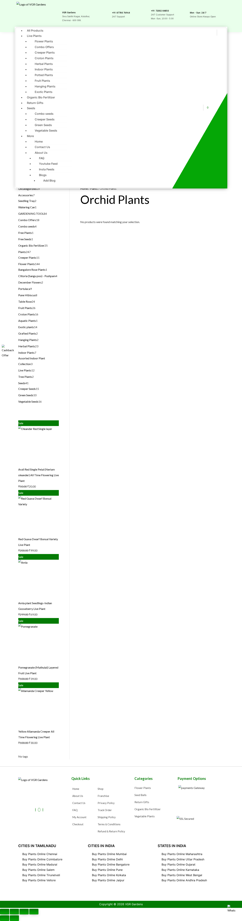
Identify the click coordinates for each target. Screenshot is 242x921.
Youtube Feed (48, 163)
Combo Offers (44, 47)
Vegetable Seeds (46, 130)
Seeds (31, 108)
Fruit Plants (42, 80)
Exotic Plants (43, 92)
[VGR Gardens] (63, 7)
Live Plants (34, 36)
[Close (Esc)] (33, 911)
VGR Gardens (69, 12)
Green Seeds (43, 125)
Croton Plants (44, 58)
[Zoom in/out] (4, 911)
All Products (35, 30)
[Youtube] (39, 810)
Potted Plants (44, 75)
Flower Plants (44, 41)
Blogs (43, 175)
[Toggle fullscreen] (14, 911)
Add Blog (49, 180)
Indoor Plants (44, 69)
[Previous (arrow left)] (4, 918)
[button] (106, 36)
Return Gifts (35, 103)
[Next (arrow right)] (14, 918)
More (30, 136)
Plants (94, 188)
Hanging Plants (45, 86)
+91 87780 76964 (121, 13)
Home (39, 141)
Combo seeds (44, 113)
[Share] (24, 911)
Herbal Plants (44, 64)
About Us (41, 152)
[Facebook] (35, 810)
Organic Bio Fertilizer (41, 97)
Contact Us (42, 147)
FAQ (41, 158)
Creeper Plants (45, 52)
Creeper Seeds (45, 119)
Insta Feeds (46, 169)
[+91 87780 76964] (113, 7)
